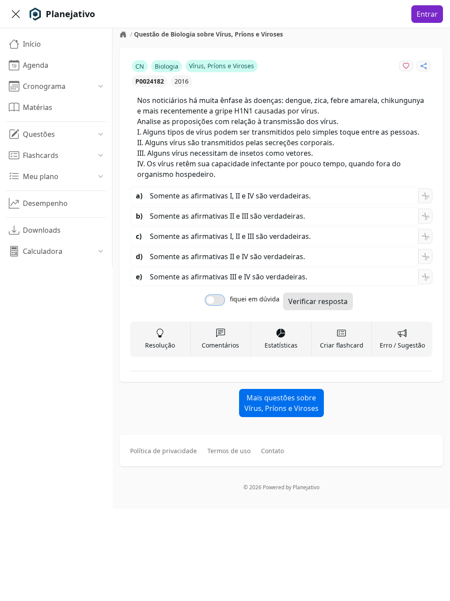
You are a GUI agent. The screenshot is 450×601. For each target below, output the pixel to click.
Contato (272, 451)
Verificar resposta (318, 301)
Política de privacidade (163, 451)
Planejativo (306, 487)
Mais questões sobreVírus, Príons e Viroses (281, 403)
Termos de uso (228, 451)
